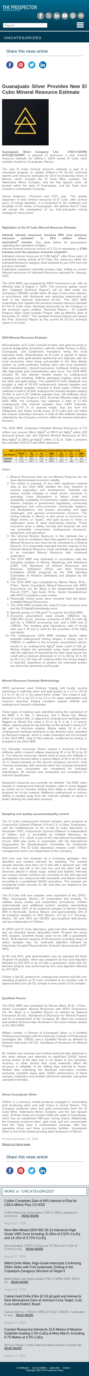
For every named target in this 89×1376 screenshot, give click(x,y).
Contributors (23, 1368)
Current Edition (39, 1368)
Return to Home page (16, 1144)
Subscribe (54, 1368)
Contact (66, 1368)
